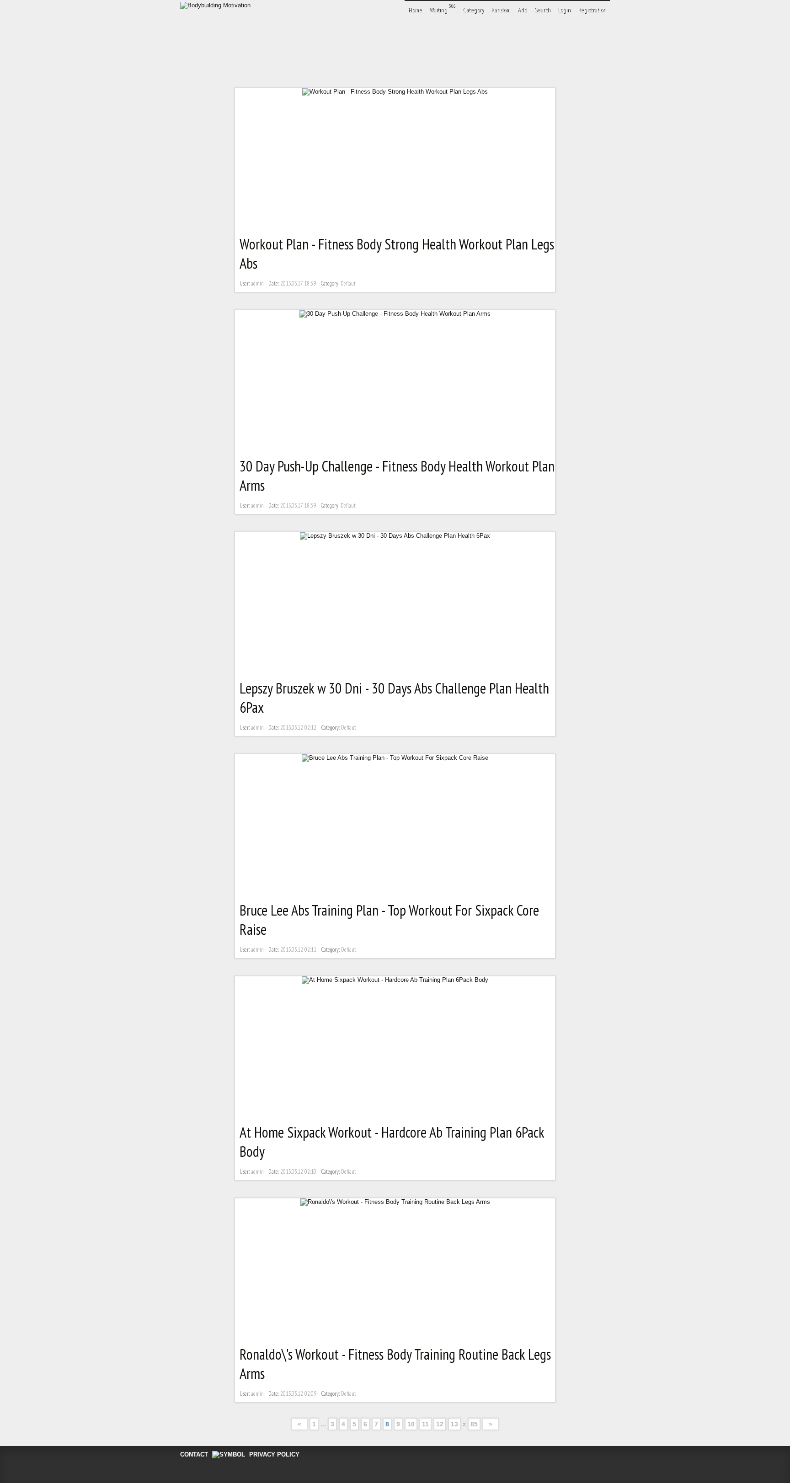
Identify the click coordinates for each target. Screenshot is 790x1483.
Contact (194, 1454)
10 (411, 1424)
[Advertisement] (402, 48)
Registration (592, 9)
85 (474, 1424)
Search (542, 9)
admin (257, 283)
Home (415, 9)
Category (473, 9)
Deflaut (348, 283)
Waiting (442, 8)
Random (500, 9)
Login (564, 9)
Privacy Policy (274, 1454)
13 (454, 1424)
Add (522, 9)
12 (439, 1424)
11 (425, 1424)
